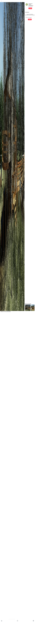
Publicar (30, 19)
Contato (30, 8)
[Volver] (1, 1)
